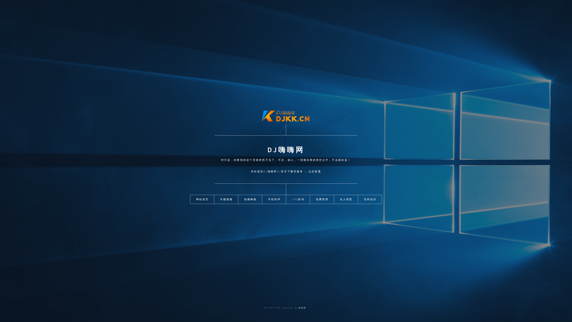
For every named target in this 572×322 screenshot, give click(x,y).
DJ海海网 (300, 307)
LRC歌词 (298, 199)
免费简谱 (322, 199)
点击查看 (314, 171)
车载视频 (226, 199)
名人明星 (346, 199)
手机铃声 (274, 199)
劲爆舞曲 (250, 199)
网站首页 (202, 199)
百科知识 (370, 199)
